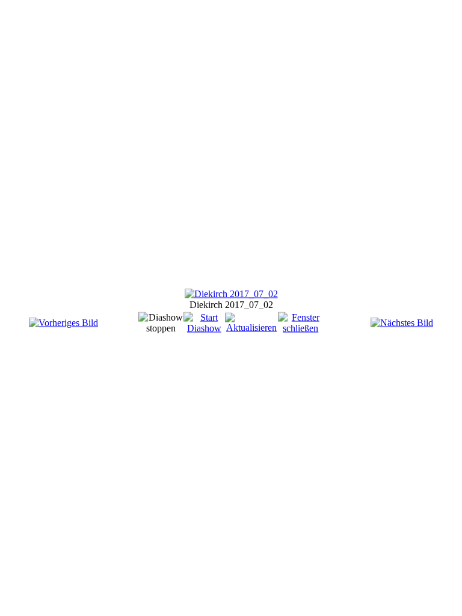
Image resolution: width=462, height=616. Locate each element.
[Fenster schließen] (301, 328)
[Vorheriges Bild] (63, 323)
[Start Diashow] (204, 328)
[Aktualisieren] (251, 327)
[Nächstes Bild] (402, 323)
